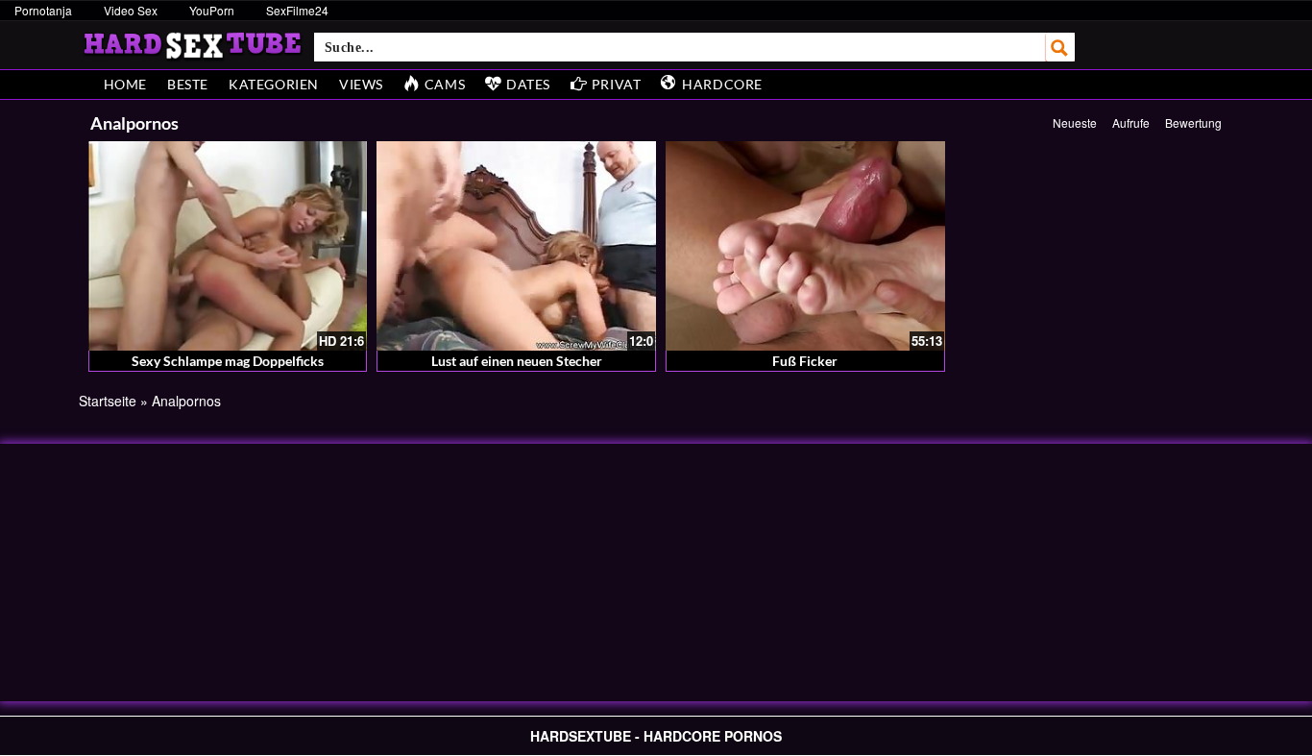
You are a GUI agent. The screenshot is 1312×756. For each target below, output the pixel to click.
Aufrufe (1131, 122)
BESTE (187, 84)
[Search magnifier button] (1060, 47)
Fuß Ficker (805, 361)
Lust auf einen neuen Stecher (516, 361)
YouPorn (211, 10)
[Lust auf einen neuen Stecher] (516, 246)
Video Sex (131, 10)
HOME (125, 84)
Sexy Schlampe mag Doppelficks (228, 361)
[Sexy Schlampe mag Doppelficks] (228, 246)
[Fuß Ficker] (805, 246)
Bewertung (1193, 122)
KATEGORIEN (274, 84)
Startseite (107, 400)
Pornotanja (43, 10)
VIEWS (361, 84)
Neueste (1075, 122)
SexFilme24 (297, 10)
